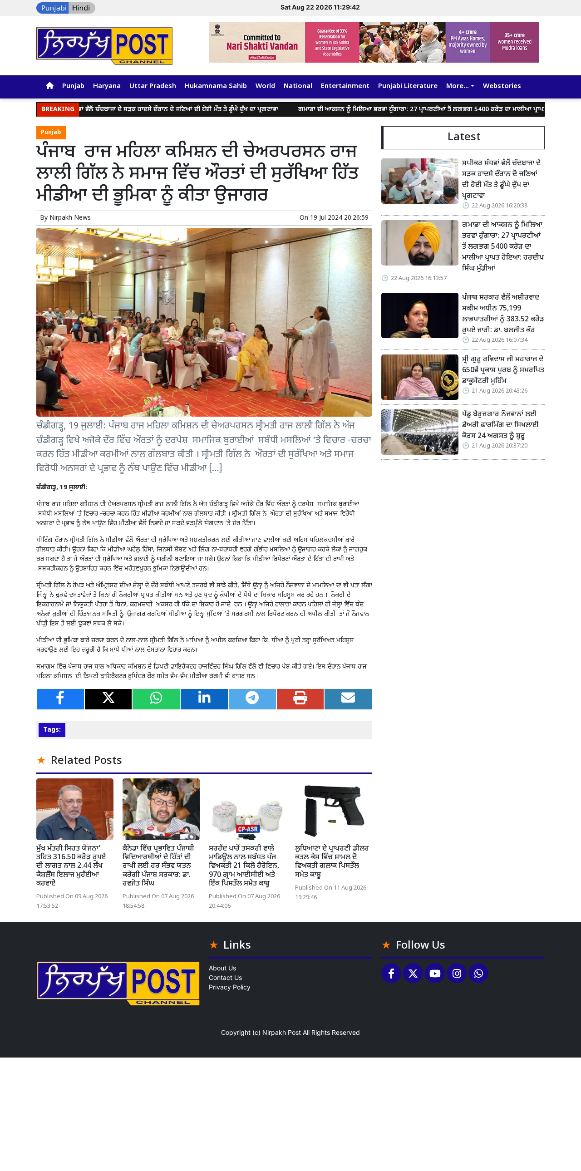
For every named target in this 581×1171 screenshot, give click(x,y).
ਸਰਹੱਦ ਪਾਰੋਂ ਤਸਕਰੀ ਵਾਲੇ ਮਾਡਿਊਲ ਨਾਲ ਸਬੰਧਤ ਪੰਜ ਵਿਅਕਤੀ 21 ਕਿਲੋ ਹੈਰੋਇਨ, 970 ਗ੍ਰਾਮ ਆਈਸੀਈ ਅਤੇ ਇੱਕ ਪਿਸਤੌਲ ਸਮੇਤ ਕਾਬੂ (244, 866)
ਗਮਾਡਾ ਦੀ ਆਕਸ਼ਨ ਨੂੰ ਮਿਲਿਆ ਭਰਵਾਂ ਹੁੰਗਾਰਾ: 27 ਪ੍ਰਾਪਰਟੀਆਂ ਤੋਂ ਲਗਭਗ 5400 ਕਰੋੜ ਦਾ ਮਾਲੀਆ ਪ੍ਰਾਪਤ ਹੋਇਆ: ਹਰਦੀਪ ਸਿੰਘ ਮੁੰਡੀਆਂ (503, 247)
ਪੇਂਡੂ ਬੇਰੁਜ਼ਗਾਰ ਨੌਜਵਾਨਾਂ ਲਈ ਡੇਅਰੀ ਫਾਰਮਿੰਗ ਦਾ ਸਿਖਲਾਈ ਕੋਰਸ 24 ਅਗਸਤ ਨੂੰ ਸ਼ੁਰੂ (500, 425)
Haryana (107, 86)
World (265, 86)
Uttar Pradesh (152, 86)
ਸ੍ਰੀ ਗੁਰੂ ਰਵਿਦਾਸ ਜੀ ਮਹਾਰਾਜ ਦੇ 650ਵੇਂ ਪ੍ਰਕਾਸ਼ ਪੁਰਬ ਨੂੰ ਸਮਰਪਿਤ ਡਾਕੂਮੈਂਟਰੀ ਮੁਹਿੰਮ (503, 370)
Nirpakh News (70, 218)
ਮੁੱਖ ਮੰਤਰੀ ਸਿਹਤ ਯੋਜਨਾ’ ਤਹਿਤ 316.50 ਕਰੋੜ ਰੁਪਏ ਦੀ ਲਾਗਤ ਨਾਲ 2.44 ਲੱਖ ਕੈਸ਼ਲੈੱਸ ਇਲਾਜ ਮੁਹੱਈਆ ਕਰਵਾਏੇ (71, 866)
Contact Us (225, 977)
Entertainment (345, 86)
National (298, 86)
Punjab (73, 86)
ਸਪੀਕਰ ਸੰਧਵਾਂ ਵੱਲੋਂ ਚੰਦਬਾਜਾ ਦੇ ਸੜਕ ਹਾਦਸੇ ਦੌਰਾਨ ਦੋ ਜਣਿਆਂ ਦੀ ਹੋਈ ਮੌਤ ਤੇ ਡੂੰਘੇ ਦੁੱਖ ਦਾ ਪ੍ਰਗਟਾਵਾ (131, 109)
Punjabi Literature (408, 86)
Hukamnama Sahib (216, 86)
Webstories (502, 86)
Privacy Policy (230, 987)
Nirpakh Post (281, 1032)
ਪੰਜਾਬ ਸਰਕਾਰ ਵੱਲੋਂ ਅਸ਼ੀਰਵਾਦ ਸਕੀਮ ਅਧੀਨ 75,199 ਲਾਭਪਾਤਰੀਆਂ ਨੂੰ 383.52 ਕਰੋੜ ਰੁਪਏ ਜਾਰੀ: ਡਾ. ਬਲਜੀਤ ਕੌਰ (503, 314)
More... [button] (457, 86)
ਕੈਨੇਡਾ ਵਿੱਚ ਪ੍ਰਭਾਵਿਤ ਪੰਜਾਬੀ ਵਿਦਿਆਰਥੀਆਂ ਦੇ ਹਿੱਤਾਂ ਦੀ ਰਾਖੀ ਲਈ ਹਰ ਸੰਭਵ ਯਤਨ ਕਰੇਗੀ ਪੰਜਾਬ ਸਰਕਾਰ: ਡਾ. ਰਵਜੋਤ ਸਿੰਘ (158, 866)
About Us (222, 968)
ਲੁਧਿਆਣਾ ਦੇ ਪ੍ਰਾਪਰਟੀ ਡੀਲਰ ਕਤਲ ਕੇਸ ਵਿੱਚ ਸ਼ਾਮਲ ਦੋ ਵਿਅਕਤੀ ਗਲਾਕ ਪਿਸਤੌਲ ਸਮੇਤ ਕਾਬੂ (332, 862)
